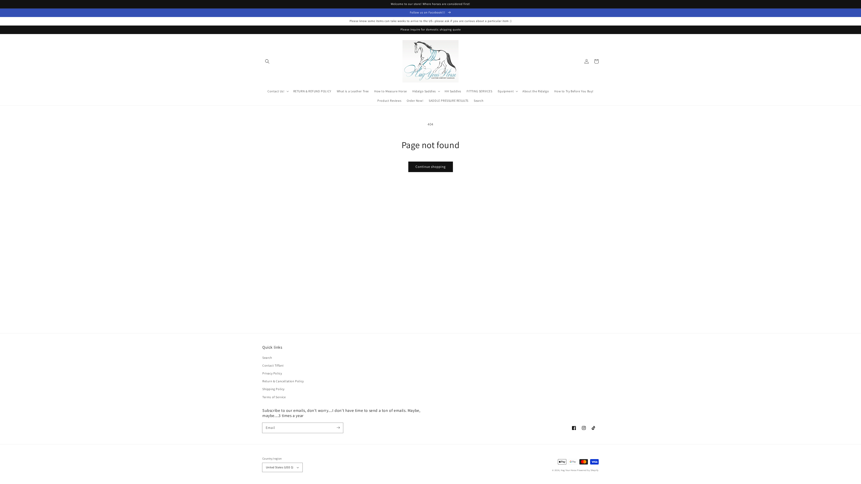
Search (267, 358)
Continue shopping (430, 166)
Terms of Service (274, 397)
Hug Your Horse (569, 470)
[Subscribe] (338, 428)
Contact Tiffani (273, 365)
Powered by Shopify (588, 470)
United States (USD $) (279, 467)
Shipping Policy (273, 389)
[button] (267, 61)
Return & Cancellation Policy (283, 381)
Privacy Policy (272, 373)
